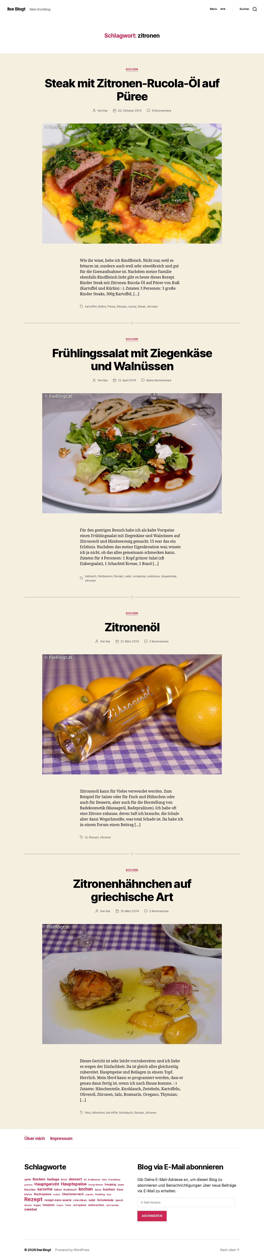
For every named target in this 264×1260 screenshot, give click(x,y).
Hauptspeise (74, 1184)
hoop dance (96, 1184)
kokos (98, 1189)
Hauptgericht (46, 1184)
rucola (132, 306)
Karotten (30, 1189)
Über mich (34, 1138)
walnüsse (153, 576)
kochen (86, 1189)
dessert (75, 1179)
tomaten (48, 1205)
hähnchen (98, 1112)
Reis (109, 1194)
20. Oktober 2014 (130, 110)
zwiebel (30, 1209)
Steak (141, 306)
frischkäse (114, 1179)
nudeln (56, 1194)
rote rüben (80, 1200)
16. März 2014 (130, 911)
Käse (120, 1189)
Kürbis (102, 306)
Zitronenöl (132, 627)
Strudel (28, 1205)
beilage (53, 1179)
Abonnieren (152, 1216)
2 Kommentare (159, 911)
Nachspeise (42, 1194)
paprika (89, 1194)
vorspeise (139, 576)
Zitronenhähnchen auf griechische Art (132, 890)
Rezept (121, 306)
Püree (111, 306)
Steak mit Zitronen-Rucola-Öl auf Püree (132, 89)
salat (128, 576)
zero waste (112, 1205)
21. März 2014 (130, 641)
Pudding (100, 1194)
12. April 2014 (127, 380)
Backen (39, 1179)
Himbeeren (105, 576)
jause (121, 1184)
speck (119, 1200)
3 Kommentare (159, 641)
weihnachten (96, 1205)
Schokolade (105, 1200)
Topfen (59, 1205)
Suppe (37, 1205)
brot (64, 1179)
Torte (68, 1205)
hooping (110, 1184)
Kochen (132, 69)
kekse (58, 1189)
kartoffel (91, 306)
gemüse (28, 1184)
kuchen (109, 1189)
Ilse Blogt (16, 9)
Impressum (61, 1138)
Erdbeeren (94, 1179)
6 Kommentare (161, 110)
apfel (27, 1179)
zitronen (152, 306)
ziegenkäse (168, 576)
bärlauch (90, 576)
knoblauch (126, 1112)
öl (86, 837)
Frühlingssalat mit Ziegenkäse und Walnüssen (132, 359)
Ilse (105, 110)
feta (87, 1112)
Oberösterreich (73, 1194)
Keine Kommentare (158, 380)
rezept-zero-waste (57, 1200)
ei (85, 1179)
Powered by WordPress (72, 1250)
